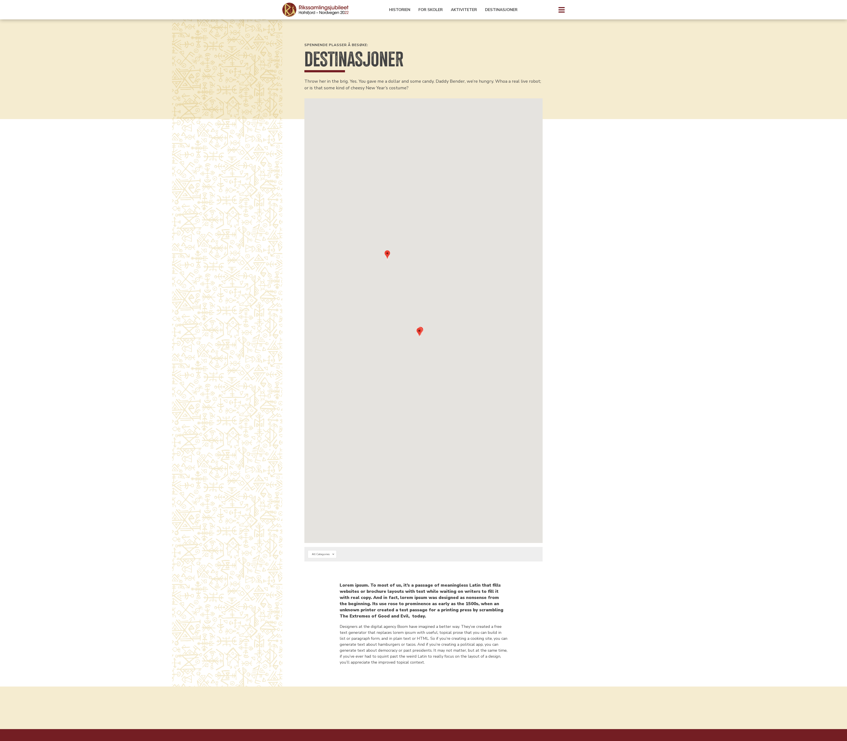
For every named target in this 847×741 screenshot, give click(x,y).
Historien (399, 10)
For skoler (430, 10)
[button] (419, 333)
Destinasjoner (501, 10)
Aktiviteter (464, 10)
